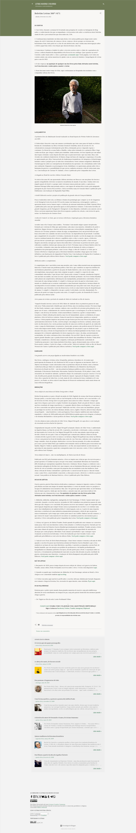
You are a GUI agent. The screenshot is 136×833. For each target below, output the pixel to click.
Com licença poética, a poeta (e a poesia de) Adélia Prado (55, 699)
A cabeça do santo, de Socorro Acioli (47, 662)
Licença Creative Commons (57, 804)
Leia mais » (97, 657)
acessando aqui (73, 55)
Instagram (79, 608)
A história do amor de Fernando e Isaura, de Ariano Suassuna (56, 718)
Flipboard (86, 608)
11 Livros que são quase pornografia (47, 643)
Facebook (60, 608)
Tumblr (72, 608)
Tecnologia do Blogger (69, 825)
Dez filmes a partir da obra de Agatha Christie (51, 755)
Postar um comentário (43, 631)
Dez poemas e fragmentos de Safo (47, 680)
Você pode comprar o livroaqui (87, 518)
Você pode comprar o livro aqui (76, 256)
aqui (95, 568)
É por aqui (91, 581)
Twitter (66, 608)
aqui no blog (62, 574)
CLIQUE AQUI (45, 606)
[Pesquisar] (104, 4)
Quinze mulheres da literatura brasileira (49, 736)
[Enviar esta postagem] (39, 625)
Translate (44, 815)
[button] (100, 13)
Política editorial (42, 807)
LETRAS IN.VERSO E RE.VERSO (45, 3)
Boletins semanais (47, 625)
